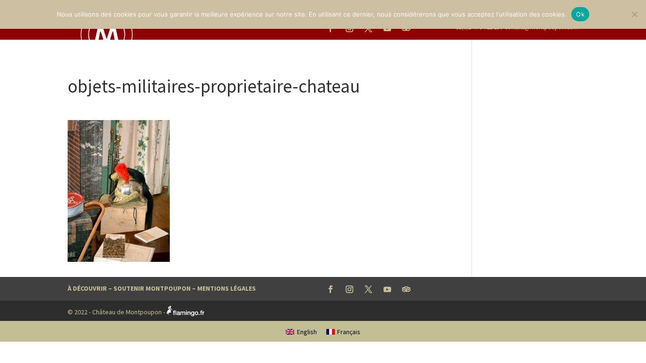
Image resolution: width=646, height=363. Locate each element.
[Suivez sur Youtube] (387, 289)
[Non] (634, 14)
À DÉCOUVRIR (87, 288)
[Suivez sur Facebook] (330, 289)
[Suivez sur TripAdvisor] (406, 289)
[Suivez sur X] (368, 289)
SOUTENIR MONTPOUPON (152, 288)
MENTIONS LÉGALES (226, 288)
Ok (580, 14)
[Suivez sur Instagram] (349, 289)
